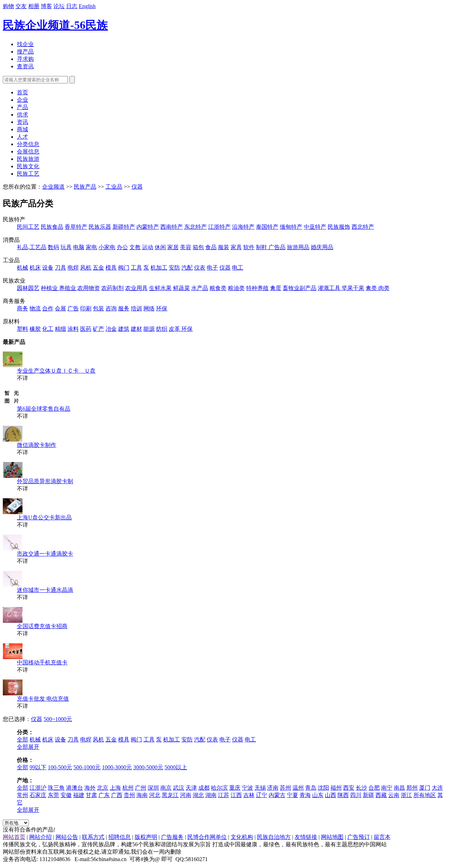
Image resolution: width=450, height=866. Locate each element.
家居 (173, 247)
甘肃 (91, 795)
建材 (136, 329)
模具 (111, 268)
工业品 (113, 187)
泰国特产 (267, 227)
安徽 (66, 795)
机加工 (158, 268)
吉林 (249, 795)
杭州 (128, 788)
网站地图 (332, 837)
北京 (102, 788)
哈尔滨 (219, 788)
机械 (22, 268)
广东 (104, 795)
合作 (47, 308)
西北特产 (363, 227)
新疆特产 (123, 227)
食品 (211, 247)
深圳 (153, 788)
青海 (305, 795)
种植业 (50, 288)
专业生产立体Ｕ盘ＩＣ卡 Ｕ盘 (56, 371)
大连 (437, 788)
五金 (98, 268)
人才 (22, 137)
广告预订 (358, 837)
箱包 (198, 247)
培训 (136, 308)
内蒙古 (277, 795)
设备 (47, 268)
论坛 (59, 6)
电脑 (78, 247)
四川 (355, 795)
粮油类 (236, 288)
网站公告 (67, 837)
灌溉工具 (330, 288)
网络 (149, 308)
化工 (47, 329)
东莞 (53, 795)
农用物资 (88, 288)
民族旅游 (28, 159)
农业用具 (136, 288)
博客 (46, 6)
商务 (22, 308)
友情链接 (306, 837)
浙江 (406, 795)
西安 (348, 788)
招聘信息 (119, 837)
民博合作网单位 (207, 837)
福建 (78, 795)
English (87, 6)
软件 (249, 247)
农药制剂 (112, 288)
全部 (22, 739)
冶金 (111, 329)
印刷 (85, 308)
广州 (140, 788)
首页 (22, 92)
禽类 (372, 288)
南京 (166, 788)
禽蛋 (275, 288)
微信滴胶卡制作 (36, 445)
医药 (85, 329)
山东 (317, 795)
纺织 (161, 329)
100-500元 (60, 767)
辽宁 (261, 795)
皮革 (175, 329)
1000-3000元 (117, 767)
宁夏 (292, 795)
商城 (22, 129)
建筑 (123, 329)
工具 (136, 268)
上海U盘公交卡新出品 (44, 517)
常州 (22, 795)
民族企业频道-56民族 (55, 25)
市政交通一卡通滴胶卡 (45, 554)
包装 (98, 308)
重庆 (234, 788)
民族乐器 (100, 227)
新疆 (368, 795)
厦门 (424, 788)
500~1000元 (58, 719)
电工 (237, 268)
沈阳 (323, 788)
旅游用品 (298, 247)
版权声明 (146, 837)
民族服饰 (339, 227)
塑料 (22, 329)
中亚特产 (315, 227)
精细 (60, 329)
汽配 (187, 268)
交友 (21, 6)
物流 (35, 308)
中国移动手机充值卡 (42, 662)
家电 (91, 247)
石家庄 (38, 795)
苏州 (285, 788)
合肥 (374, 788)
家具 (236, 247)
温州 (298, 788)
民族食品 (52, 227)
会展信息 (28, 151)
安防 (174, 268)
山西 (330, 795)
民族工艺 (28, 174)
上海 (115, 788)
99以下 (38, 767)
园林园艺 (28, 288)
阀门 (123, 268)
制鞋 (262, 247)
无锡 (260, 788)
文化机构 (242, 837)
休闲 (160, 247)
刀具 (60, 268)
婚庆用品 (322, 247)
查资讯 (25, 66)
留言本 (382, 837)
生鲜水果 (160, 288)
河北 (154, 795)
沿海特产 (243, 227)
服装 (223, 247)
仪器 (137, 187)
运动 (147, 247)
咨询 (111, 308)
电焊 (73, 268)
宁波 (247, 788)
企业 (22, 100)
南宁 (386, 788)
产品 (22, 107)
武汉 (178, 788)
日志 (71, 6)
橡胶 (35, 329)
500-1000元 (87, 767)
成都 (204, 788)
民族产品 (85, 187)
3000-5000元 (148, 767)
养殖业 (68, 288)
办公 (122, 247)
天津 (191, 788)
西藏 (381, 795)
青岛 (310, 788)
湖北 (198, 795)
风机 (85, 268)
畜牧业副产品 (299, 288)
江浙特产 (219, 227)
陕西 (343, 795)
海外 (90, 788)
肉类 (384, 288)
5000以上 (176, 767)
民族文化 (28, 166)
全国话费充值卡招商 (42, 626)
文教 (135, 247)
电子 (212, 268)
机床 (35, 268)
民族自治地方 (274, 837)
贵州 (129, 795)
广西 (116, 795)
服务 (123, 308)
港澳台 (74, 788)
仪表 (199, 268)
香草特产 (76, 227)
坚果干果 (353, 288)
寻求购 (25, 59)
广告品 (277, 247)
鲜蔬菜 (181, 288)
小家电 (106, 247)
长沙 (361, 788)
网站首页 (14, 837)
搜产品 (25, 52)
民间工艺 (28, 227)
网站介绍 (40, 837)
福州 (336, 788)
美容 (185, 247)
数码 (53, 247)
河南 (185, 795)
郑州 (412, 788)
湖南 (211, 795)
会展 (60, 308)
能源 (149, 329)
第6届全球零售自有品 (43, 409)
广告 (73, 308)
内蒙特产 (147, 227)
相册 (33, 6)
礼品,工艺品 (31, 247)
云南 (393, 795)
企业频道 (53, 187)
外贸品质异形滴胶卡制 (45, 481)
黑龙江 (170, 795)
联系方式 (93, 837)
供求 (22, 115)
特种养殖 (257, 288)
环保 (161, 308)
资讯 (22, 122)
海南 (142, 795)
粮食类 (218, 288)
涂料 (73, 329)
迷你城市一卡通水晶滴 (45, 590)
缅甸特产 (291, 227)
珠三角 (56, 788)
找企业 (25, 44)
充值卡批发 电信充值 (43, 699)
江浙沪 (38, 788)
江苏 (223, 795)
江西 (236, 795)
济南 (272, 788)
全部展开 (28, 747)
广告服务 (172, 837)
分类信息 (28, 144)
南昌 (399, 788)
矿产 (98, 329)
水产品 (199, 288)
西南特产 (171, 227)
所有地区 (424, 795)
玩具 (66, 247)
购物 (8, 6)
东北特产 (195, 227)
